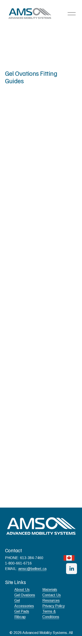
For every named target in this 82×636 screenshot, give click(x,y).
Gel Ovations (24, 595)
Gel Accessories (24, 603)
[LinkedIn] (71, 568)
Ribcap (20, 617)
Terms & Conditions (50, 614)
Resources (51, 600)
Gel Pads (21, 611)
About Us (22, 590)
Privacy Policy (53, 606)
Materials (49, 590)
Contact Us (51, 595)
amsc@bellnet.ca (32, 569)
